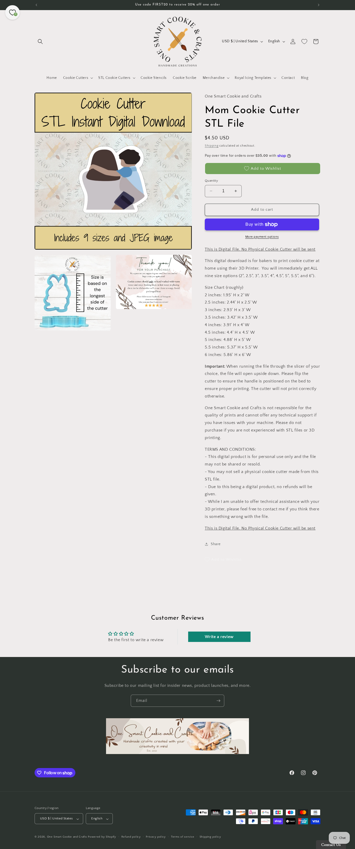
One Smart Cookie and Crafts (67, 837)
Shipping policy (210, 836)
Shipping (212, 145)
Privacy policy (156, 836)
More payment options (262, 236)
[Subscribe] (218, 701)
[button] (40, 41)
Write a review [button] (219, 636)
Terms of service (182, 836)
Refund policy (131, 836)
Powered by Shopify (102, 837)
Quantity (211, 180)
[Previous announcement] (36, 5)
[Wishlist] (304, 41)
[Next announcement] (318, 5)
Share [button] (216, 544)
